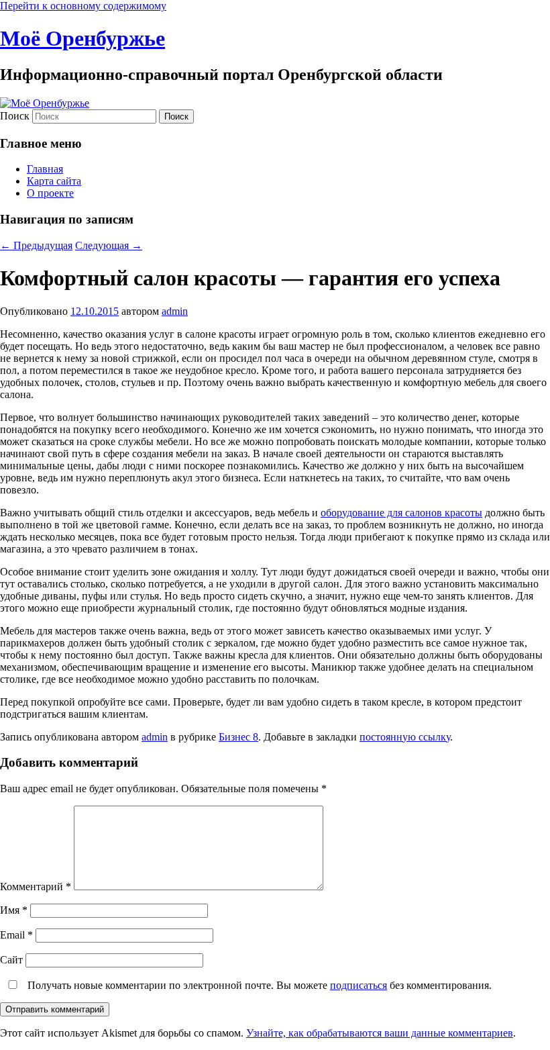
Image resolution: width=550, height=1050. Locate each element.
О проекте (50, 193)
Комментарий (35, 886)
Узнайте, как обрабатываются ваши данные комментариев (379, 1033)
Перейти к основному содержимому (83, 5)
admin (175, 311)
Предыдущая (36, 245)
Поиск (15, 116)
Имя (14, 910)
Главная (45, 169)
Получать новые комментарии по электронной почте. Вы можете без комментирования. (258, 985)
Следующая (108, 245)
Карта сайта (54, 181)
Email (16, 935)
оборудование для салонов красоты (401, 512)
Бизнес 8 (238, 737)
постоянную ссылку (405, 737)
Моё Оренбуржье (82, 38)
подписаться (358, 985)
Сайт (11, 959)
